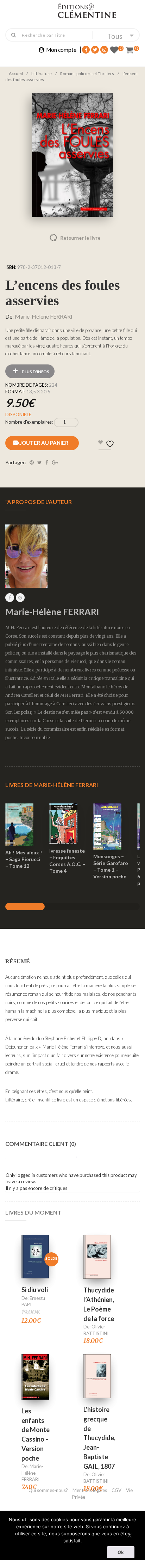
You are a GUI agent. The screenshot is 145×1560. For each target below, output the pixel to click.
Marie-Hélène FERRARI (43, 316)
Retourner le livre (66, 238)
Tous (114, 36)
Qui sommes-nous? (48, 1490)
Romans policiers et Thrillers (87, 73)
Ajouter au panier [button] (24, 815)
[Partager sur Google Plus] (55, 462)
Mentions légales (89, 1490)
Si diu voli (34, 1290)
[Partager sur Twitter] (39, 462)
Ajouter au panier (42, 443)
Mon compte (61, 50)
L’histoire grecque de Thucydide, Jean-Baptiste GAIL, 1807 (99, 1438)
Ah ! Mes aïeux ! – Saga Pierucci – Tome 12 (23, 859)
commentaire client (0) (40, 1143)
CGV (117, 1490)
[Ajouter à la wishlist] (24, 841)
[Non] (129, 1534)
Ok (121, 1552)
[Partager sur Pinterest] (32, 462)
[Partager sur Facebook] (46, 462)
